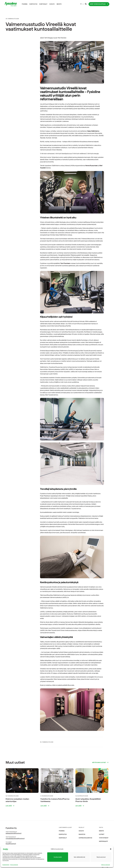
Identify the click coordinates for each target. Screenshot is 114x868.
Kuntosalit (43, 4)
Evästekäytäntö (6, 864)
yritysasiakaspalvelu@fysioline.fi (15, 838)
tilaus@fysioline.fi (11, 843)
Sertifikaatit (103, 841)
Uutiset (101, 834)
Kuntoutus (33, 4)
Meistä (59, 4)
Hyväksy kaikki (58, 857)
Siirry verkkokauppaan (98, 4)
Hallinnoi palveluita (105, 864)
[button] (110, 849)
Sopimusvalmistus (85, 838)
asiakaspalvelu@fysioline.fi (13, 833)
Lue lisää (9, 805)
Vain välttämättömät (79, 857)
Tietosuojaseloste (14, 864)
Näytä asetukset (101, 857)
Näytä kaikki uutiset (99, 762)
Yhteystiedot (103, 838)
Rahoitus (82, 834)
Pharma (24, 4)
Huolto (52, 4)
